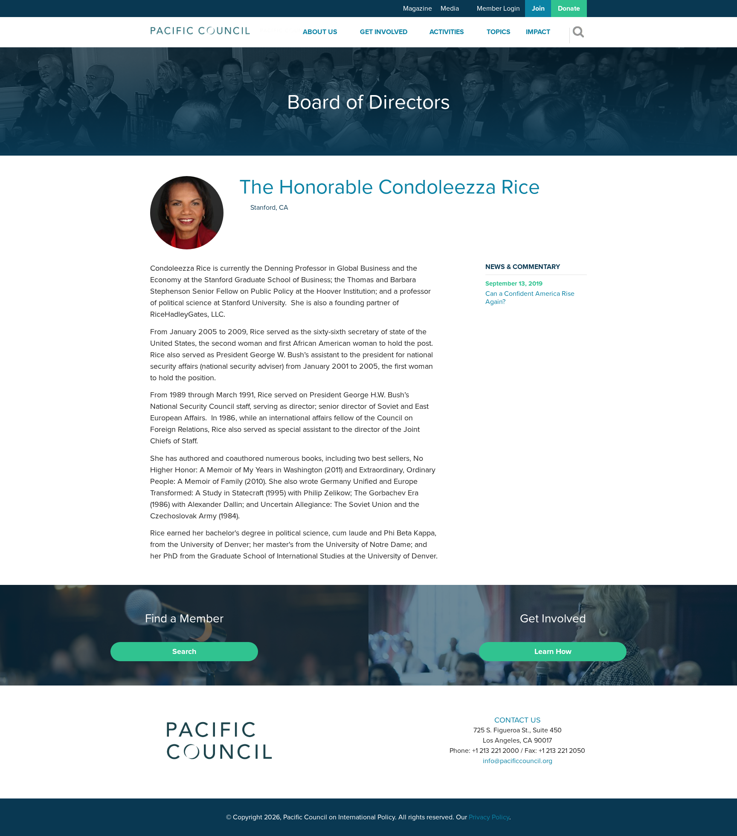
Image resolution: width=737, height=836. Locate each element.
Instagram (368, 719)
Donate (569, 8)
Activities (446, 32)
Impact (538, 32)
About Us (320, 32)
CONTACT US (517, 720)
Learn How (553, 651)
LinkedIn (346, 719)
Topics (499, 32)
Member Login (498, 8)
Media (450, 8)
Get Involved (383, 32)
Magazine (417, 8)
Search (184, 651)
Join (538, 8)
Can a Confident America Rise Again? (530, 297)
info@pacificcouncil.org (517, 761)
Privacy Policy (489, 817)
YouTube (391, 719)
